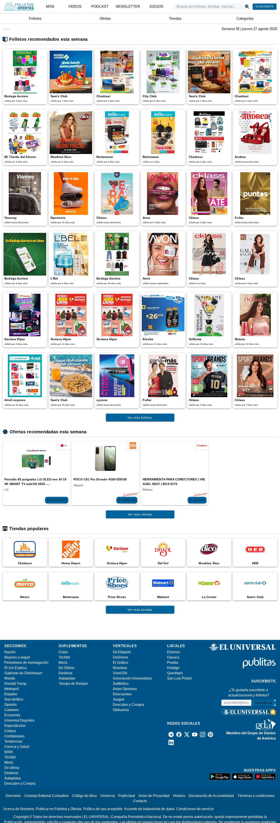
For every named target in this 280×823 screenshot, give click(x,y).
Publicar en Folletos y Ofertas (59, 809)
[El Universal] (19, 6)
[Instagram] (202, 734)
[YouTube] (195, 734)
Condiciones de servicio (195, 809)
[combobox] (208, 6)
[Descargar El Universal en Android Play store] (219, 776)
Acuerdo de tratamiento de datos (149, 809)
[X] (187, 734)
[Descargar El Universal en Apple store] (242, 776)
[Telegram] (171, 734)
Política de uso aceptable (102, 809)
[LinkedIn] (171, 742)
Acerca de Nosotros (19, 809)
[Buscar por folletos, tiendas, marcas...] (247, 6)
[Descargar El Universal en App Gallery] (265, 776)
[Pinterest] (210, 734)
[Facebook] (179, 734)
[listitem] (50, 6)
